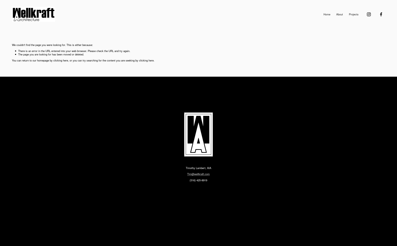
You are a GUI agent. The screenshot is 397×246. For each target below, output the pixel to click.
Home (326, 14)
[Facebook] (381, 14)
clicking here (60, 60)
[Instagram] (369, 14)
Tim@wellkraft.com (198, 174)
